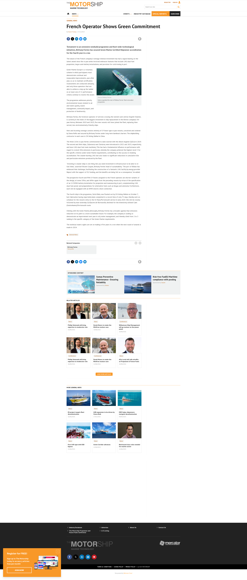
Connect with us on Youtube (94, 556)
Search (178, 6)
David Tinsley (72, 32)
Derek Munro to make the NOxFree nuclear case (102, 326)
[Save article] (139, 39)
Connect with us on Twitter (75, 556)
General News (72, 21)
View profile (71, 249)
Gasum (163, 282)
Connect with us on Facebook (69, 556)
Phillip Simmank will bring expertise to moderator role (78, 326)
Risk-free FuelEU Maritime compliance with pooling (165, 278)
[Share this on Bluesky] (80, 39)
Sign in (117, 35)
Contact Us (162, 527)
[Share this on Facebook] (68, 39)
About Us (133, 527)
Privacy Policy (130, 567)
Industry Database (75, 527)
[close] (141, 35)
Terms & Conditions (104, 567)
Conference (123, 321)
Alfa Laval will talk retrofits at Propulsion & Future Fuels (129, 360)
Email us (88, 556)
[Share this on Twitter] (72, 39)
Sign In (175, 2)
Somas (107, 285)
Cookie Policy (118, 567)
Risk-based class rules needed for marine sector (129, 445)
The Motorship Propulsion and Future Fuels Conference (79, 531)
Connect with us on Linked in (81, 556)
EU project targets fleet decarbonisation (76, 413)
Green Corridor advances (101, 445)
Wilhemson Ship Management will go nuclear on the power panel (129, 327)
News (70, 321)
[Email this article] (85, 39)
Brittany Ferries (72, 247)
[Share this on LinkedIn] (76, 39)
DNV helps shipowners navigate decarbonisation (128, 413)
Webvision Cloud (128, 573)
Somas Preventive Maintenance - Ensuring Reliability (107, 279)
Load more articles (104, 374)
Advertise (104, 527)
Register (167, 2)
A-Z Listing (105, 531)
